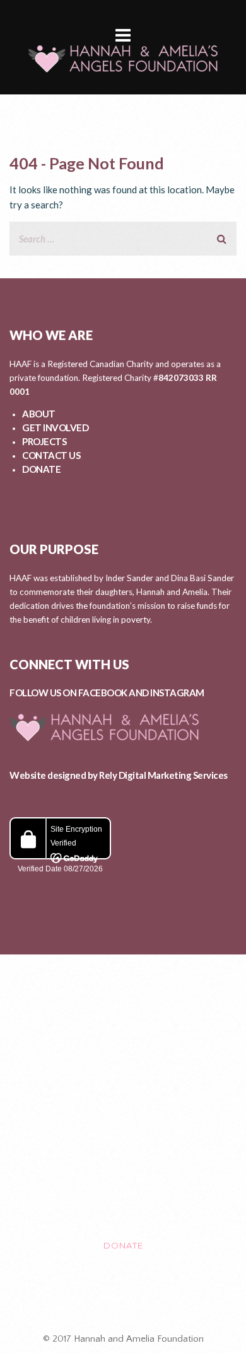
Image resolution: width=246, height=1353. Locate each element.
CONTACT (123, 1192)
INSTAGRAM (177, 692)
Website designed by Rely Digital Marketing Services (118, 775)
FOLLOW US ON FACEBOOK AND (79, 692)
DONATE (41, 469)
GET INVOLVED (55, 427)
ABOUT (39, 413)
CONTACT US (51, 455)
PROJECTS (44, 441)
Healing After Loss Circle (123, 1298)
